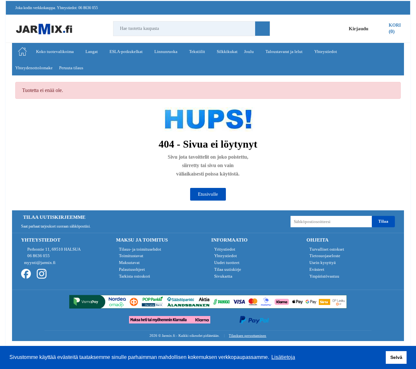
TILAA (383, 221)
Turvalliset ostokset (326, 249)
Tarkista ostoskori (134, 276)
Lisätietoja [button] (283, 357)
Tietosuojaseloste (324, 255)
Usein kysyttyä (322, 262)
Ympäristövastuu (323, 276)
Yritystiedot (224, 249)
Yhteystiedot (225, 255)
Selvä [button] (396, 357)
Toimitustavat (130, 255)
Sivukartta (222, 276)
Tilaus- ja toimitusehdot (139, 249)
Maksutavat (129, 262)
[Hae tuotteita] (262, 28)
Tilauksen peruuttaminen (247, 335)
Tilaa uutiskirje (227, 269)
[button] (208, 194)
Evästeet (316, 269)
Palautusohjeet (131, 269)
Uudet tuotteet (226, 262)
